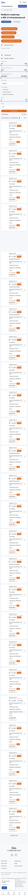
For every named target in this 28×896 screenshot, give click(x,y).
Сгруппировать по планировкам (9, 118)
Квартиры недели (8, 45)
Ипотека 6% (4, 866)
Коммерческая (17, 861)
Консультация (22, 6)
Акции (19, 894)
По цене (24, 114)
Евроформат (7, 55)
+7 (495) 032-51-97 (14, 850)
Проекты (8, 894)
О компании (4, 868)
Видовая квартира (9, 58)
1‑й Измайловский (7, 10)
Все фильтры (14, 111)
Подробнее (4, 884)
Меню (25, 894)
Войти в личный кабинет (6, 872)
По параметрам (6, 21)
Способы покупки (18, 866)
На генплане (17, 21)
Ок (4, 888)
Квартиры (3, 894)
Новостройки (4, 861)
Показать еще (14, 835)
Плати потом (4, 863)
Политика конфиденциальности (20, 872)
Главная (14, 894)
